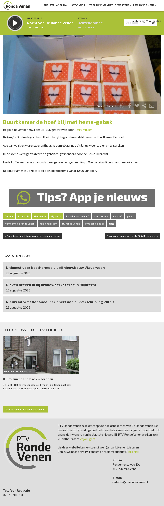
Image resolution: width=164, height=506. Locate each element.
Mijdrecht (56, 216)
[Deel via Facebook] (129, 106)
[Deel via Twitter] (137, 106)
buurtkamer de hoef (77, 216)
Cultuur (9, 216)
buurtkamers (101, 216)
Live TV (73, 5)
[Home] (17, 5)
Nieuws (49, 5)
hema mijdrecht (48, 223)
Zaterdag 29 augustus (147, 21)
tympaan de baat (94, 223)
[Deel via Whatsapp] (122, 106)
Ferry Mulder (83, 129)
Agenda (61, 5)
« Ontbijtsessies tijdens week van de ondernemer (32, 236)
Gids (82, 5)
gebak (130, 216)
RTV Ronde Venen (145, 5)
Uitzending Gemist (100, 5)
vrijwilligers (87, 439)
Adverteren (123, 5)
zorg (111, 223)
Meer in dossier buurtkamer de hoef (25, 409)
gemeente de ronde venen (20, 223)
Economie (23, 216)
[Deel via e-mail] (151, 106)
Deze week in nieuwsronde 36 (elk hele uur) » (132, 236)
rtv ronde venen (71, 223)
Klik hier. (133, 451)
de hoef (117, 216)
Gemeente (40, 216)
